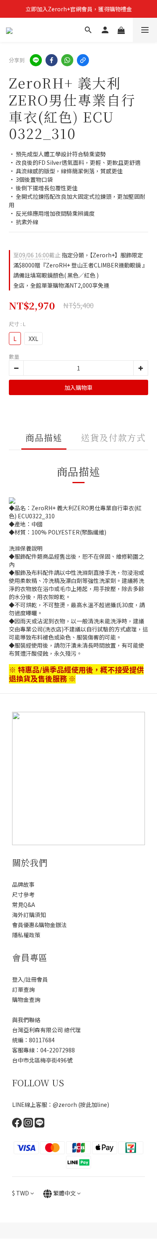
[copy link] (83, 60)
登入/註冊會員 (30, 979)
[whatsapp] (67, 60)
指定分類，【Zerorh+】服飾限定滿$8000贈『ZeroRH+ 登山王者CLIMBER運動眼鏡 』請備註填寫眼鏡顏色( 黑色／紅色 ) (79, 265)
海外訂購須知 (29, 915)
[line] (36, 60)
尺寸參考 (23, 894)
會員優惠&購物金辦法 (39, 925)
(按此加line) (93, 1104)
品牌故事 (23, 884)
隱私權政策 (26, 935)
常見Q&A (23, 904)
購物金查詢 (26, 999)
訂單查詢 (23, 989)
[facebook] (51, 60)
